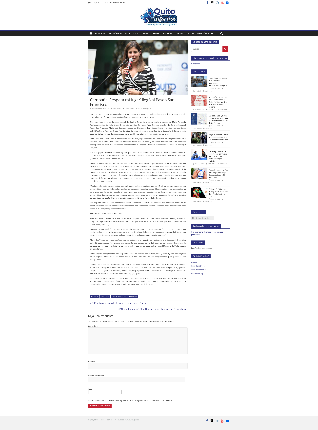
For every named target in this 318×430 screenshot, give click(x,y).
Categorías (195, 64)
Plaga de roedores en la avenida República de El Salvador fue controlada (218, 137)
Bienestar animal (151, 33)
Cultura (190, 33)
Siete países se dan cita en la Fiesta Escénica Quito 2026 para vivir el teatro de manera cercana (218, 102)
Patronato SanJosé (144, 109)
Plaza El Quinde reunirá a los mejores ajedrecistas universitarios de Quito (218, 82)
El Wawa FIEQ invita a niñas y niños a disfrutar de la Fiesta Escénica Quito (218, 193)
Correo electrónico (96, 375)
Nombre (91, 361)
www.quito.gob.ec (132, 420)
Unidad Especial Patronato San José (124, 297)
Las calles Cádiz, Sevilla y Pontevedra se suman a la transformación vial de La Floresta (218, 119)
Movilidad (100, 33)
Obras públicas (115, 33)
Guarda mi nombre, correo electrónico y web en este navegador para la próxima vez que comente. (130, 400)
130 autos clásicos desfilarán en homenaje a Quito (117, 303)
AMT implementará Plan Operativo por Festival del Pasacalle (152, 308)
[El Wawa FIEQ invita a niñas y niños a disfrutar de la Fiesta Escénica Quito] (199, 188)
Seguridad (167, 33)
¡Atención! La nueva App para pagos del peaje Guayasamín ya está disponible (218, 173)
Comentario (94, 326)
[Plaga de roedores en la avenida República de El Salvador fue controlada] (199, 133)
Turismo (179, 33)
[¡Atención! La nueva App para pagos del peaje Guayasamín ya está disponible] (199, 169)
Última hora (105, 297)
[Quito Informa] (159, 9)
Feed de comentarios (199, 270)
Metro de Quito (132, 33)
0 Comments (129, 109)
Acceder (194, 262)
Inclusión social (205, 33)
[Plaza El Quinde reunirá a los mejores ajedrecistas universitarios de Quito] (199, 77)
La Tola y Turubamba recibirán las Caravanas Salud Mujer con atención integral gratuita (218, 156)
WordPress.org (197, 273)
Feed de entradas (198, 266)
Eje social (94, 297)
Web (90, 389)
